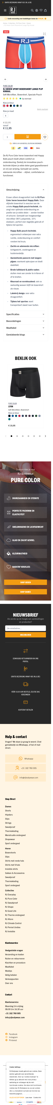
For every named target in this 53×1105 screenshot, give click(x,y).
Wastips (8, 970)
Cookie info (37, 1097)
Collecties (11, 23)
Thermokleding (11, 831)
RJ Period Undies (12, 927)
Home (5, 23)
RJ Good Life (10, 911)
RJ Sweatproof (11, 902)
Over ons (9, 983)
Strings (8, 822)
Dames (8, 806)
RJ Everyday (10, 894)
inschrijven (25, 634)
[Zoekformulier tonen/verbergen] (32, 10)
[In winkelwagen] (27, 136)
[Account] (36, 10)
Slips (7, 818)
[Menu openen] (5, 10)
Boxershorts (10, 852)
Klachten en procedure (15, 962)
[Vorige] (5, 79)
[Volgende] (45, 79)
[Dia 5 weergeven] (34, 436)
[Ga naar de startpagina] (12, 10)
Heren (29, 23)
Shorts (8, 810)
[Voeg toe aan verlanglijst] (41, 10)
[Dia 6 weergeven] (40, 436)
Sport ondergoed (12, 843)
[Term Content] (45, 18)
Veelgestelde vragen (14, 950)
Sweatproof (10, 827)
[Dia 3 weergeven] (23, 436)
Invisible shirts (11, 869)
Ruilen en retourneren (15, 958)
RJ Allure (9, 919)
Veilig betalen (11, 975)
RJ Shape (9, 906)
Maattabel (9, 966)
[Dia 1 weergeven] (11, 436)
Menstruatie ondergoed (15, 835)
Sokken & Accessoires (14, 873)
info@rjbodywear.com (15, 1017)
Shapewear (10, 839)
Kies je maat (8, 111)
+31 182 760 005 (13, 1013)
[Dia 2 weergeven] (17, 436)
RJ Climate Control (13, 923)
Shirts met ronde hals (14, 860)
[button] (11, 98)
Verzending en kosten (14, 954)
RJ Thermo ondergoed (15, 915)
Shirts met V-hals (12, 864)
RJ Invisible (10, 931)
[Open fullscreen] (44, 33)
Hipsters (9, 814)
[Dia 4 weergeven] (28, 436)
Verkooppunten (12, 979)
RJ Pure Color (20, 23)
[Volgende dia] (45, 436)
